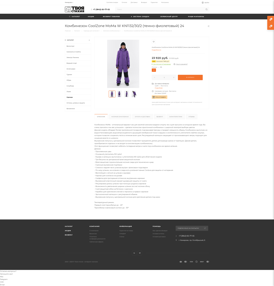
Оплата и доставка (142, 116)
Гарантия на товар (126, 230)
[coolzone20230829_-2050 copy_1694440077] (123, 64)
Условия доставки (159, 236)
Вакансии (93, 233)
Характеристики (175, 116)
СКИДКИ (122, 233)
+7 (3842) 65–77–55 (101, 9)
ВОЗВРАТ (69, 235)
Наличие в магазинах (120, 116)
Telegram (139, 253)
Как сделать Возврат (160, 230)
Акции (68, 230)
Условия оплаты (158, 233)
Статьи (121, 236)
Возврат (160, 116)
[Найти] (206, 9)
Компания (94, 226)
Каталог (69, 226)
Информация (125, 226)
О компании (93, 230)
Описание (101, 116)
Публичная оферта (96, 242)
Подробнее (158, 88)
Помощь (157, 226)
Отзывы (192, 116)
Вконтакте (134, 253)
